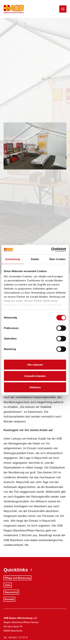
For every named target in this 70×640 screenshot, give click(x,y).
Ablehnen (35, 387)
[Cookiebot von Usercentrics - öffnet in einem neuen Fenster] (51, 250)
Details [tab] (35, 259)
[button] (62, 9)
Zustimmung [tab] (12, 259)
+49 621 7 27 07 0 (18, 637)
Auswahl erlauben (35, 376)
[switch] (61, 328)
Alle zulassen (35, 364)
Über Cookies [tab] (57, 259)
